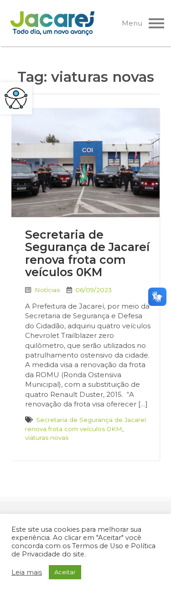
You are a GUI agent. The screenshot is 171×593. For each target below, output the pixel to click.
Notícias (47, 290)
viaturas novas (46, 437)
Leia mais (26, 572)
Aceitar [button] (65, 572)
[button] (16, 98)
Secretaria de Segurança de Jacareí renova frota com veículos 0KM (87, 253)
